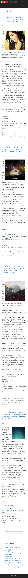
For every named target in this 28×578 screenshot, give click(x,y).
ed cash (13, 398)
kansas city (7, 400)
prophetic (4, 402)
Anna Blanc (6, 247)
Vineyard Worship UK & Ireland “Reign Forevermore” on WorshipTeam (13, 549)
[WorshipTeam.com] (11, 2)
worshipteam (10, 139)
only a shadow (14, 520)
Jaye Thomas (14, 249)
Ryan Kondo (5, 256)
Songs (5, 132)
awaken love (7, 398)
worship (4, 139)
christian (12, 247)
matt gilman (19, 251)
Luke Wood (12, 251)
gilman (23, 398)
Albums (5, 135)
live (8, 251)
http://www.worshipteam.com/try (11, 126)
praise (22, 254)
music (8, 254)
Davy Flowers (18, 247)
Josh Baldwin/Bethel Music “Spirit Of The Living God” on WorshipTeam (13, 554)
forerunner (18, 135)
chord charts (11, 135)
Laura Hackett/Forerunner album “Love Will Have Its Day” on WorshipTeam (12, 19)
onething (18, 254)
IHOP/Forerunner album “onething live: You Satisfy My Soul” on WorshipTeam (13, 149)
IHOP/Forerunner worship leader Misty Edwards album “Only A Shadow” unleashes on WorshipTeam (14, 416)
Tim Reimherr (12, 256)
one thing (13, 254)
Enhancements (7, 516)
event (23, 247)
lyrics (20, 137)
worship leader (20, 402)
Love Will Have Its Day (13, 137)
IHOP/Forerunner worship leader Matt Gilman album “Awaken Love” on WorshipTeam (13, 269)
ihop (9, 249)
